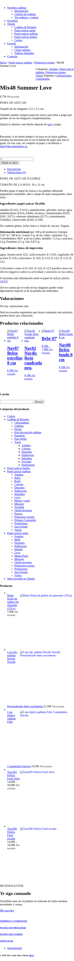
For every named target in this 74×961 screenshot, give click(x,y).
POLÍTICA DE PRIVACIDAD (13, 928)
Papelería (19, 435)
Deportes (27, 451)
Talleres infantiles (24, 53)
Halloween (28, 455)
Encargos (12, 20)
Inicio (3, 62)
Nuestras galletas (16, 7)
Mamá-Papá (21, 555)
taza (49, 124)
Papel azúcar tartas (24, 30)
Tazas (17, 442)
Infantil (18, 549)
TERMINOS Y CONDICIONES (13, 921)
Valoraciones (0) (16, 172)
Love (17, 497)
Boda (17, 481)
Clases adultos (22, 49)
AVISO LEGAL (6, 941)
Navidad (26, 461)
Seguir (18, 948)
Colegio (26, 448)
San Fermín (20, 526)
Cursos (18, 40)
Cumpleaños (43, 78)
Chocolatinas (21, 422)
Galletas (19, 425)
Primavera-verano (44, 62)
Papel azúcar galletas (26, 33)
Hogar (18, 429)
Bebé (17, 477)
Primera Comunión (25, 520)
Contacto (12, 56)
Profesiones (28, 464)
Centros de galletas (25, 14)
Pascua (18, 513)
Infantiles (27, 458)
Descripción (14, 169)
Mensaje (19, 503)
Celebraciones (63, 75)
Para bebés (20, 438)
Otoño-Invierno (23, 510)
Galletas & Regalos (25, 27)
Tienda (11, 23)
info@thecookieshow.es (13, 146)
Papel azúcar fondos (25, 36)
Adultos (53, 69)
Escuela (11, 43)
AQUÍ (3, 281)
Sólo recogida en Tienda (21, 578)
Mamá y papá (22, 500)
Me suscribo (7, 910)
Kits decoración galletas (27, 432)
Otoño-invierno (23, 562)
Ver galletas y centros (26, 17)
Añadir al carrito (9, 162)
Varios (39, 75)
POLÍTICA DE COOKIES (11, 934)
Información (21, 10)
